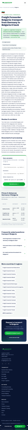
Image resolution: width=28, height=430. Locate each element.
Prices (2, 404)
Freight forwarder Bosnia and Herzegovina (13, 287)
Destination (5, 170)
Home (1, 7)
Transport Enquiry (5, 406)
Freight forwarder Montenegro (10, 283)
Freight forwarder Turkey (9, 290)
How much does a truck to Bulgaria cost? (12, 246)
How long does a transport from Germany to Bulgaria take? (11, 239)
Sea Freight (4, 378)
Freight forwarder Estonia (9, 306)
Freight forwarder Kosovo (9, 270)
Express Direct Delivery (6, 369)
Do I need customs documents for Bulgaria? (12, 253)
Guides (3, 410)
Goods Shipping (5, 393)
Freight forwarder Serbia (9, 280)
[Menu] (25, 2)
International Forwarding (8, 7)
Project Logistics (5, 380)
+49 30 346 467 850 (15, 37)
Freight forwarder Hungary (9, 296)
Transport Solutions (6, 395)
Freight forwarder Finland (9, 309)
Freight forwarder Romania (9, 274)
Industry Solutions (5, 391)
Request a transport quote (13, 333)
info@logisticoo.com (6, 360)
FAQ (2, 412)
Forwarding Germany (6, 387)
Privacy (22, 423)
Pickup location (6, 164)
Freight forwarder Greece (9, 293)
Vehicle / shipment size (8, 176)
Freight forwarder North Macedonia (11, 267)
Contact (3, 414)
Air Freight (3, 376)
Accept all (19, 426)
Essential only (8, 426)
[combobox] (14, 167)
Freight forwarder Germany (9, 303)
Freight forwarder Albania (9, 277)
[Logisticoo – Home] (7, 3)
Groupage (3, 374)
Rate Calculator (5, 401)
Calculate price (13, 184)
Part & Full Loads (5, 372)
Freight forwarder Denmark (9, 300)
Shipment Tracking (5, 408)
